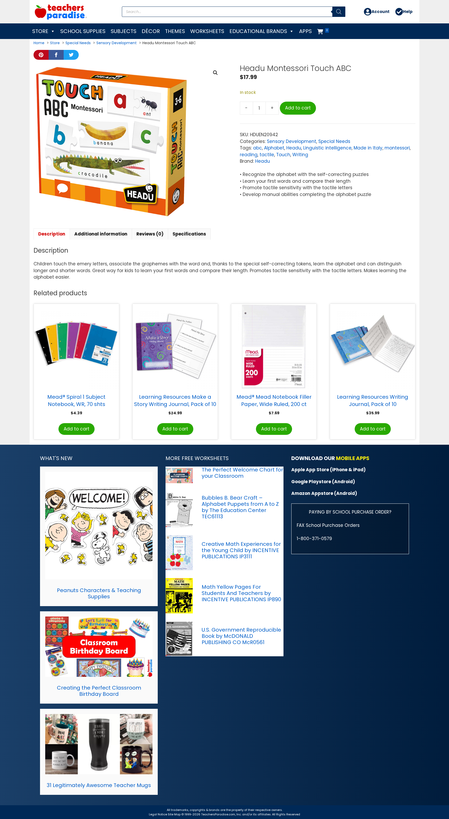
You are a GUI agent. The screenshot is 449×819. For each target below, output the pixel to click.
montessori (397, 148)
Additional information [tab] (100, 234)
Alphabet (274, 148)
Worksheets (207, 31)
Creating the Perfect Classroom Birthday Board (99, 691)
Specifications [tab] (189, 234)
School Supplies (82, 31)
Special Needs (334, 141)
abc (257, 148)
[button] (215, 72)
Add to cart (298, 108)
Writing (300, 155)
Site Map (174, 814)
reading (248, 155)
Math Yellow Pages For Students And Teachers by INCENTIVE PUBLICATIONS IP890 (241, 593)
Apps (305, 31)
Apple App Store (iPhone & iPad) (328, 470)
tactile (267, 155)
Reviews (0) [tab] (149, 234)
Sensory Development (291, 141)
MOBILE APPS (352, 458)
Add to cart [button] (76, 429)
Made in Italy (368, 148)
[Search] (338, 11)
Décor (151, 31)
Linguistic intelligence (327, 148)
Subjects (123, 31)
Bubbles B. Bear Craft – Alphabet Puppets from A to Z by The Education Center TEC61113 (240, 507)
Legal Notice (158, 814)
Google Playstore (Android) (323, 482)
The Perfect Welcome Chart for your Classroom (242, 473)
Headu (293, 148)
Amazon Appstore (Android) (324, 493)
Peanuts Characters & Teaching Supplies (99, 593)
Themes (175, 31)
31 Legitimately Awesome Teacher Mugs (99, 785)
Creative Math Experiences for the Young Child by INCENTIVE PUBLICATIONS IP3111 (241, 550)
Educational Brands (258, 31)
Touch (283, 155)
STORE (40, 31)
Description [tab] (51, 234)
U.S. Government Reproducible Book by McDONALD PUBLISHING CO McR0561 (241, 636)
